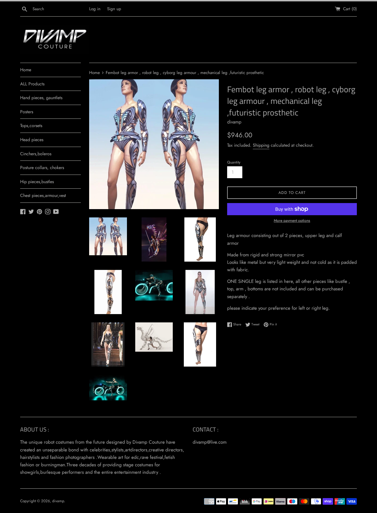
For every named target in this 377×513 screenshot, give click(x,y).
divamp (58, 501)
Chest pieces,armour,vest (43, 195)
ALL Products (32, 84)
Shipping (261, 145)
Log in (94, 9)
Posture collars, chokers (42, 167)
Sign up (114, 9)
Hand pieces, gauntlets (41, 97)
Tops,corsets (31, 125)
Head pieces (31, 139)
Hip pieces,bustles (37, 181)
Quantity (233, 162)
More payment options (292, 220)
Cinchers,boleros (35, 154)
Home (25, 70)
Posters (26, 112)
